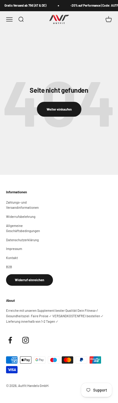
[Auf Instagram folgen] (25, 340)
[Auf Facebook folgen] (10, 340)
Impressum (14, 249)
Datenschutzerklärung (22, 240)
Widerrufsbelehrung (20, 216)
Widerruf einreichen (29, 280)
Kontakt (12, 258)
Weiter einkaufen (59, 109)
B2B (9, 267)
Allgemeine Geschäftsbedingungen (23, 228)
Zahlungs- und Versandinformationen (22, 205)
